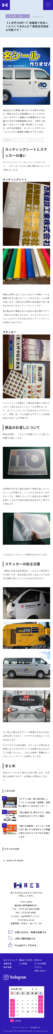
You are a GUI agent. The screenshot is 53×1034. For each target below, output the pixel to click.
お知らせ (38, 960)
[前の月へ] (32, 989)
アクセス (38, 967)
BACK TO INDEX (15, 860)
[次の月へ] (36, 989)
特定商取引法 (35, 1027)
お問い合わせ (40, 970)
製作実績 (8, 967)
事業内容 (8, 963)
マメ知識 (23, 963)
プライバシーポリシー (20, 1027)
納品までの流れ (26, 960)
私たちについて (11, 960)
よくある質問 (40, 963)
